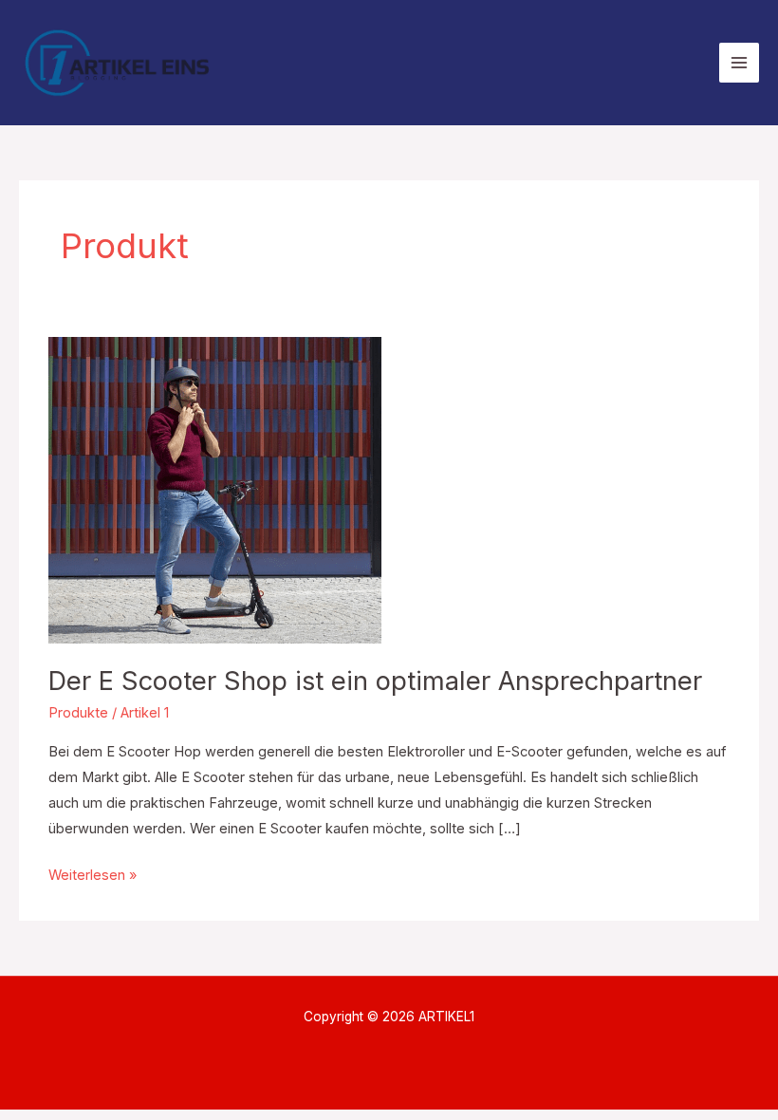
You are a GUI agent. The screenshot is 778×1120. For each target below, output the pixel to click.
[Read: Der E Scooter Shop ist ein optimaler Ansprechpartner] (214, 488)
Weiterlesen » (92, 873)
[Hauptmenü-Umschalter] (739, 63)
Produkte (78, 712)
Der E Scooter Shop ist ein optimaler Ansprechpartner (375, 680)
